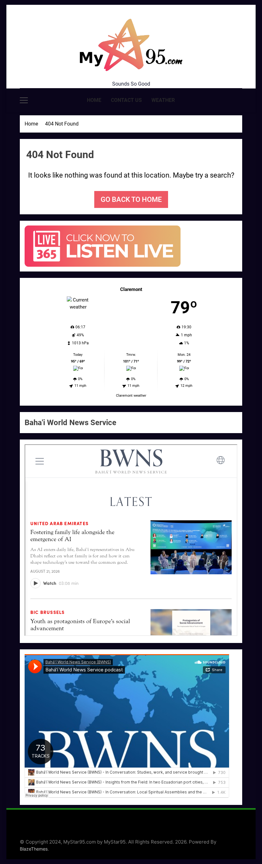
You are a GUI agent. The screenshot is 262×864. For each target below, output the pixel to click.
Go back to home (131, 199)
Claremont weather (131, 396)
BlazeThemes (34, 849)
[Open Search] (240, 100)
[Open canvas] (24, 100)
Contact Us (126, 100)
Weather (163, 100)
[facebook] (23, 52)
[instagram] (31, 52)
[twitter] (39, 52)
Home (94, 100)
